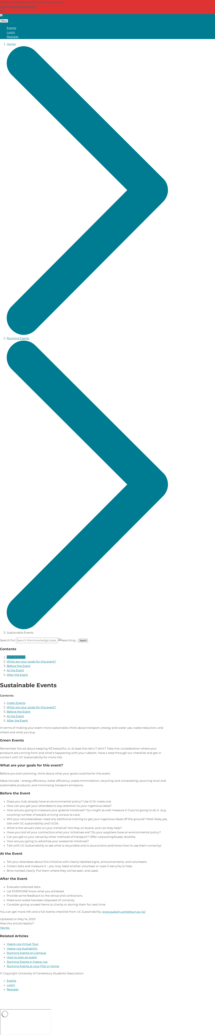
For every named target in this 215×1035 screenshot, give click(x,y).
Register (13, 36)
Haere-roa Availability (22, 948)
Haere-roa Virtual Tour (22, 944)
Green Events (16, 657)
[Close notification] (2, 12)
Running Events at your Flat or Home (33, 966)
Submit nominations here (18, 6)
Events (11, 28)
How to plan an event (22, 957)
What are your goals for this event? (31, 661)
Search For (7, 640)
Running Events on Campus (26, 953)
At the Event (15, 670)
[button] (2, 927)
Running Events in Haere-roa (27, 961)
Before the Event (18, 666)
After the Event (17, 674)
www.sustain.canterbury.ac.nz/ (124, 911)
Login (11, 32)
